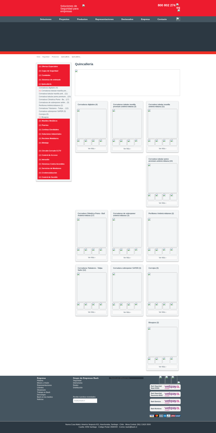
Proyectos (64, 19)
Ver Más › (92, 149)
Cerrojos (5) (43, 114)
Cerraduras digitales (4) (48, 88)
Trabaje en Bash (43, 392)
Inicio (38, 57)
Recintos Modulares (49, 138)
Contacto (162, 19)
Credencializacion (48, 173)
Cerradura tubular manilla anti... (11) (53, 94)
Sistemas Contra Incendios (52, 164)
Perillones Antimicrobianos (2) (51, 105)
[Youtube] (174, 383)
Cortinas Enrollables (49, 130)
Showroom (41, 390)
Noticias (40, 399)
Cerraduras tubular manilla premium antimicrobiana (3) (124, 106)
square (74, 391)
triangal (88, 391)
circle (79, 391)
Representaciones (104, 19)
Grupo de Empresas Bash (86, 378)
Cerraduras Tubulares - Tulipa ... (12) (53, 108)
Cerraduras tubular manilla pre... (53, 91)
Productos (82, 19)
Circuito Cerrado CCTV (50, 151)
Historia (40, 381)
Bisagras (44, 117)
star (83, 391)
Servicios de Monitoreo (50, 168)
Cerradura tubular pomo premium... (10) (55, 97)
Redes (75, 385)
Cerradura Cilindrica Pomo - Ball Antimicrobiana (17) (91, 214)
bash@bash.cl (131, 427)
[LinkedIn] (179, 383)
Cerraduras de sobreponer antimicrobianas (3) (124, 214)
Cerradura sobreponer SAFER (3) (52, 111)
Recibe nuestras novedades (84, 397)
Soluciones (45, 19)
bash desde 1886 (47, 9)
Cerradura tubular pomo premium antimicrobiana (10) (161, 160)
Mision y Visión (43, 383)
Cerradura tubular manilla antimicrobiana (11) (159, 106)
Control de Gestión (48, 177)
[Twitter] (168, 383)
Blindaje (44, 143)
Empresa (145, 19)
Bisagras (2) (154, 323)
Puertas (43, 125)
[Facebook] (162, 383)
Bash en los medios (45, 397)
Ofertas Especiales (48, 66)
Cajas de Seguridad (48, 71)
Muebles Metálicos (48, 121)
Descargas (41, 395)
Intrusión (44, 160)
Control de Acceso (48, 155)
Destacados (127, 19)
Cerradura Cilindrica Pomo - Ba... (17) (54, 100)
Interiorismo (77, 383)
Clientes (40, 388)
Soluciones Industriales (50, 134)
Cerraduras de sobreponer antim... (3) (54, 102)
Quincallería (45, 84)
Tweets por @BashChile (120, 378)
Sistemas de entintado (50, 80)
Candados (44, 75)
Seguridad (45, 57)
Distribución (78, 388)
